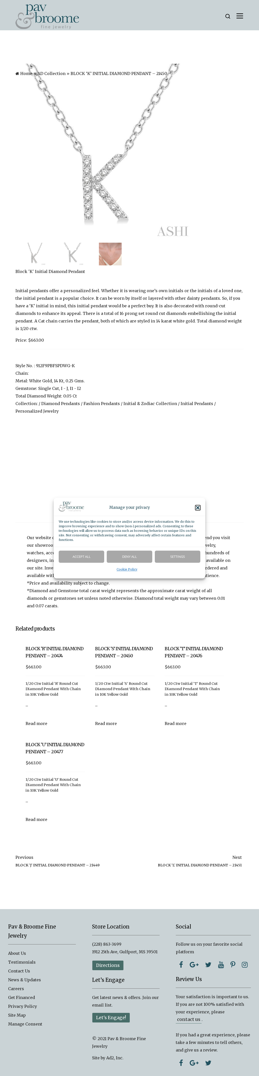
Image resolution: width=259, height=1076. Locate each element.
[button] (197, 507)
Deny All (129, 556)
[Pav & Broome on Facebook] (181, 965)
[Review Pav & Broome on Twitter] (208, 1063)
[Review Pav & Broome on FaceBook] (181, 1063)
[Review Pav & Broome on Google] (194, 1063)
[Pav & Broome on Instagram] (245, 965)
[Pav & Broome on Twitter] (208, 965)
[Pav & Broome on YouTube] (221, 965)
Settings (177, 556)
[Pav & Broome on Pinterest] (233, 965)
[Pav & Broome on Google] (194, 965)
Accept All (82, 556)
